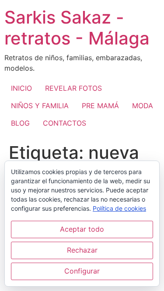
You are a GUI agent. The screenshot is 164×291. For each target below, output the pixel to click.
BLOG (20, 123)
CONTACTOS (64, 123)
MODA (142, 105)
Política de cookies (119, 208)
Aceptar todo (82, 229)
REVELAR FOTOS (73, 88)
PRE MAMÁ (100, 105)
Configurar (82, 271)
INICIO (21, 88)
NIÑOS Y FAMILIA (40, 105)
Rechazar (82, 250)
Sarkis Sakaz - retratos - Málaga (77, 28)
